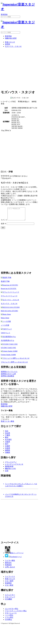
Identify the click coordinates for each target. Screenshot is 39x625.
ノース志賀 (5, 325)
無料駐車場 (9, 466)
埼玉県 (7, 433)
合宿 (6, 471)
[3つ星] (5, 176)
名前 (3, 223)
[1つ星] (1, 176)
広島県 (7, 448)
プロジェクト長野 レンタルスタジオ (14, 362)
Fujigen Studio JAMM (8, 355)
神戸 (6, 444)
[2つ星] (3, 176)
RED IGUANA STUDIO (9, 311)
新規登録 (4, 14)
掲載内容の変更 (11, 38)
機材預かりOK (10, 468)
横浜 (6, 437)
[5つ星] (8, 176)
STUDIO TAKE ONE (8, 348)
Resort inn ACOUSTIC (8, 288)
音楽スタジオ (10, 42)
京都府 (7, 446)
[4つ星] (6, 176)
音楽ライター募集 (7, 421)
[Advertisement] (19, 68)
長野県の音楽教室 (7, 376)
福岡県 (7, 450)
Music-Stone (5, 318)
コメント (4, 220)
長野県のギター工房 (8, 374)
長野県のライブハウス (9, 372)
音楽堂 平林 (5, 281)
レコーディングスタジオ (14, 464)
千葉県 (7, 435)
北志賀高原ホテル (7, 340)
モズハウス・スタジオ (13, 46)
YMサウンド (5, 333)
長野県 (7, 44)
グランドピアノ (11, 462)
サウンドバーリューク (9, 296)
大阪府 (7, 442)
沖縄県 (7, 452)
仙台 (6, 431)
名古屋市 (8, 439)
